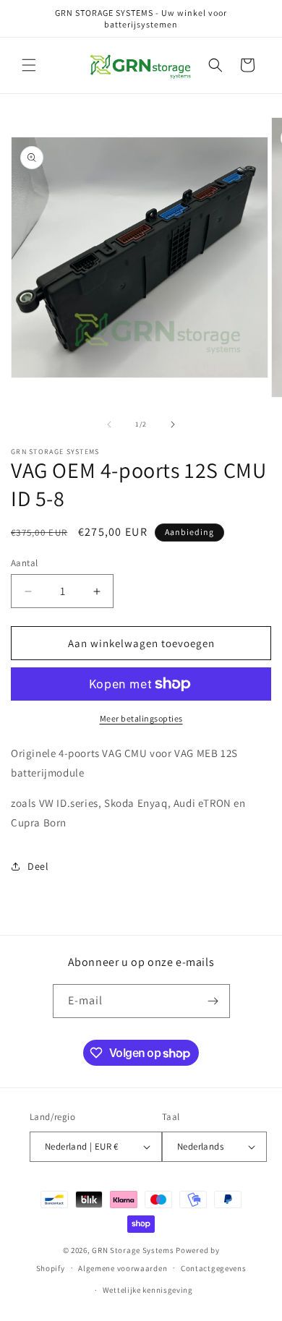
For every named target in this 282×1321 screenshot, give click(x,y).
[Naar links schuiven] (109, 424)
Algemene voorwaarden (122, 1268)
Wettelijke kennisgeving (148, 1290)
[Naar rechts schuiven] (173, 424)
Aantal (24, 563)
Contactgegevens (214, 1268)
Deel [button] (37, 866)
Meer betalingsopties (141, 718)
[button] (29, 65)
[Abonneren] (213, 1001)
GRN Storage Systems (133, 1250)
